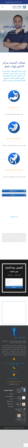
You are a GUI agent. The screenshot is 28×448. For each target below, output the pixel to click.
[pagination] (15, 247)
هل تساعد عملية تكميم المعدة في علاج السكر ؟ (18, 409)
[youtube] (11, 384)
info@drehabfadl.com (9, 2)
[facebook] (18, 384)
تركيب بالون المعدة (14, 107)
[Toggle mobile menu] (2, 7)
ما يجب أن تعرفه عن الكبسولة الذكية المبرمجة (18, 398)
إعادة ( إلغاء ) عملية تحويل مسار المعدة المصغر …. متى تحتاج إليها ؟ (18, 390)
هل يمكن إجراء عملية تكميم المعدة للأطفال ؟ (18, 403)
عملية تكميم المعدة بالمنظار (14, 138)
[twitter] (13, 384)
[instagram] (16, 384)
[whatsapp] (9, 384)
